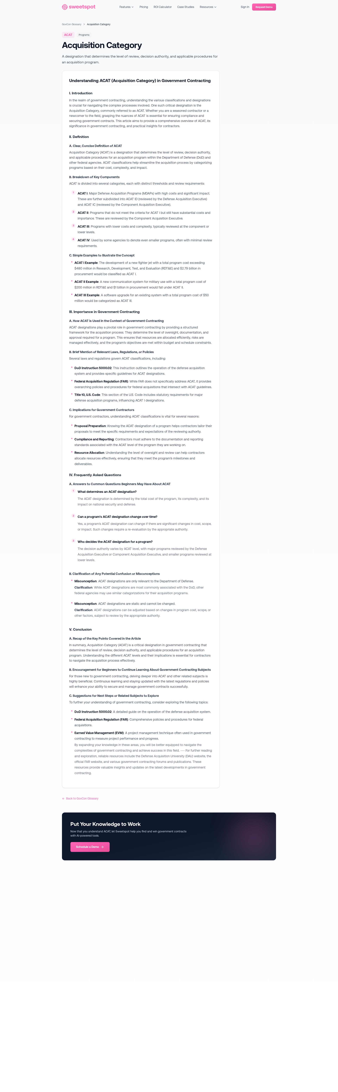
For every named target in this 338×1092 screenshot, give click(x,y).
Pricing (144, 7)
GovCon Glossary (71, 24)
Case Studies (185, 7)
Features (125, 7)
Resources (206, 7)
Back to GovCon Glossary (82, 798)
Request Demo (264, 7)
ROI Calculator (163, 7)
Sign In (245, 7)
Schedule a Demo (87, 847)
